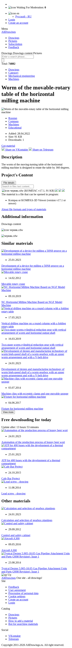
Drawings (13, 37)
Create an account (18, 22)
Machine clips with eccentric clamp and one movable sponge (34, 393)
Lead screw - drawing (13, 493)
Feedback (13, 47)
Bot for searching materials (23, 623)
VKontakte (14, 635)
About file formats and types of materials (23, 209)
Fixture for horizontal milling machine (22, 408)
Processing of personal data (23, 593)
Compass (13, 121)
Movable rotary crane (13, 283)
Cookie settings (16, 596)
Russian (12, 118)
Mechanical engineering (21, 75)
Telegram (13, 639)
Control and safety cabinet (15, 535)
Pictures (12, 40)
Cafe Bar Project (10, 478)
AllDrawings (8, 31)
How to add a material (20, 620)
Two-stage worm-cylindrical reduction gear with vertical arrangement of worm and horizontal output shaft (32, 346)
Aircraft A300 (9, 550)
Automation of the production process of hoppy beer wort (33, 442)
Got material (8, 145)
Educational (14, 127)
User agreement (17, 590)
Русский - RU (23, 16)
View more (8, 412)
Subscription (15, 44)
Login (11, 19)
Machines (13, 79)
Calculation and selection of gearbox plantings (26, 520)
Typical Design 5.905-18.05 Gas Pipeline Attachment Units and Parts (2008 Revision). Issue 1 (34, 570)
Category (13, 72)
